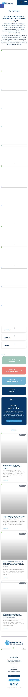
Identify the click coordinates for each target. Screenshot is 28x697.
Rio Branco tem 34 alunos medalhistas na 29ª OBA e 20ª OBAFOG (12, 467)
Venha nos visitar (13, 406)
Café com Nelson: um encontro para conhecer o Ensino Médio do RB (14, 517)
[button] (21, 2)
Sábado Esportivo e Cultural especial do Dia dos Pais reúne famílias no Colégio (12, 616)
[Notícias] (14, 328)
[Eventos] (14, 336)
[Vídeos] (14, 343)
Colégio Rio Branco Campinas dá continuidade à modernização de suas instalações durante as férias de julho (13, 564)
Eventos (7, 338)
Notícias (7, 330)
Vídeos (6, 345)
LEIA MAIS (5, 480)
